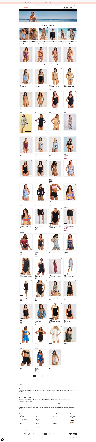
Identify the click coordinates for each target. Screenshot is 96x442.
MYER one (54, 415)
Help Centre (37, 415)
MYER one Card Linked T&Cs (59, 430)
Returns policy (25, 430)
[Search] (61, 5)
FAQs (36, 416)
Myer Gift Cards (55, 416)
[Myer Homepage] (22, 5)
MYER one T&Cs (52, 430)
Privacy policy (66, 430)
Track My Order (21, 415)
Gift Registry (37, 423)
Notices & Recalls (38, 426)
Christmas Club (55, 423)
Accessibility (37, 427)
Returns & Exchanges (22, 420)
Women (20, 22)
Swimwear (25, 22)
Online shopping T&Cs (39, 430)
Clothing (23, 22)
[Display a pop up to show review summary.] (24, 179)
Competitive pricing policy (31, 430)
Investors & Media (55, 420)
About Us (54, 419)
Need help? (2, 439)
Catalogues (20, 423)
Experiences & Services (39, 420)
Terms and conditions (46, 430)
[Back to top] (94, 440)
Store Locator (38, 419)
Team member (71, 430)
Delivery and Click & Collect (23, 419)
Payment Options (21, 416)
